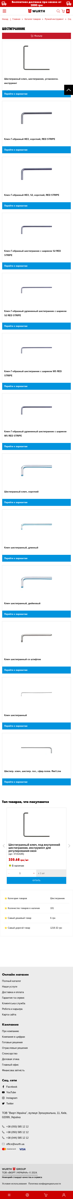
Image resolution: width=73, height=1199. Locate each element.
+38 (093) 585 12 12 (17, 1126)
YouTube (11, 1092)
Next (67, 846)
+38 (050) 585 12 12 (17, 1132)
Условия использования (14, 1183)
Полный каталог (11, 980)
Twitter (10, 1103)
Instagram (11, 1097)
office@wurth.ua (15, 1144)
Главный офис (10, 1064)
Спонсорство (9, 1053)
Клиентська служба (13, 1003)
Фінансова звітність (13, 1070)
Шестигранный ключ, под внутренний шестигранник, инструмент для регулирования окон (34, 849)
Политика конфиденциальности (44, 1183)
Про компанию (10, 1031)
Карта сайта (9, 1014)
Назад (5, 19)
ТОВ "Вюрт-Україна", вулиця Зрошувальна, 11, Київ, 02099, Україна (34, 1115)
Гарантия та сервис (13, 997)
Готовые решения (12, 1042)
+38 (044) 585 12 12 (17, 1137)
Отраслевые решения (15, 1047)
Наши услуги (9, 986)
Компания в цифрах (13, 1036)
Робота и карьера (12, 1008)
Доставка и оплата (13, 992)
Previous (7, 846)
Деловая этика (10, 1059)
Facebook (11, 1086)
